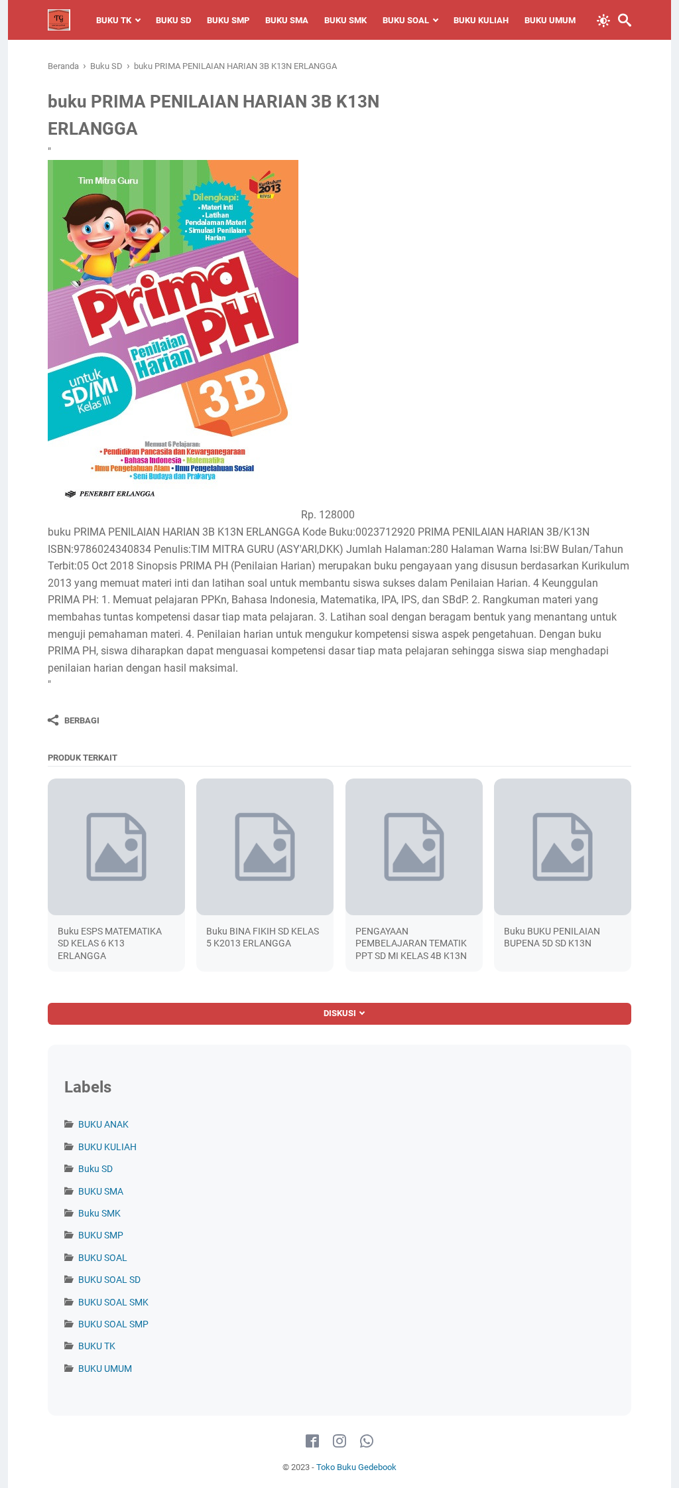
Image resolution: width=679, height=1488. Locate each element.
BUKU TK (113, 20)
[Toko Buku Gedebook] (59, 20)
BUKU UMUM (550, 20)
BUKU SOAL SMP (113, 1324)
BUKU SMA (286, 20)
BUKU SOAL (406, 20)
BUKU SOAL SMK (113, 1302)
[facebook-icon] (312, 1441)
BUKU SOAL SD (109, 1279)
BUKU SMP (228, 20)
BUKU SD (173, 20)
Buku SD (95, 1168)
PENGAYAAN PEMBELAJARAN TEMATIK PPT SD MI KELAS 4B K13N (411, 943)
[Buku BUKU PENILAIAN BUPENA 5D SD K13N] (562, 847)
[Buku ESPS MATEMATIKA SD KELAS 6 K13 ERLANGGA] (116, 847)
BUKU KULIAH (481, 20)
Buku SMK (99, 1213)
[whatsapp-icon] (367, 1441)
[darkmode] (603, 19)
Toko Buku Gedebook (356, 1467)
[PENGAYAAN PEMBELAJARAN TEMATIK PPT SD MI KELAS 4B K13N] (414, 847)
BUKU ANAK (103, 1124)
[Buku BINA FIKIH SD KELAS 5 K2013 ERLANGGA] (265, 847)
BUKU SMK (345, 20)
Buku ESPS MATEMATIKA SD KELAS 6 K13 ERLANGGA (110, 943)
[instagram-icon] (339, 1441)
